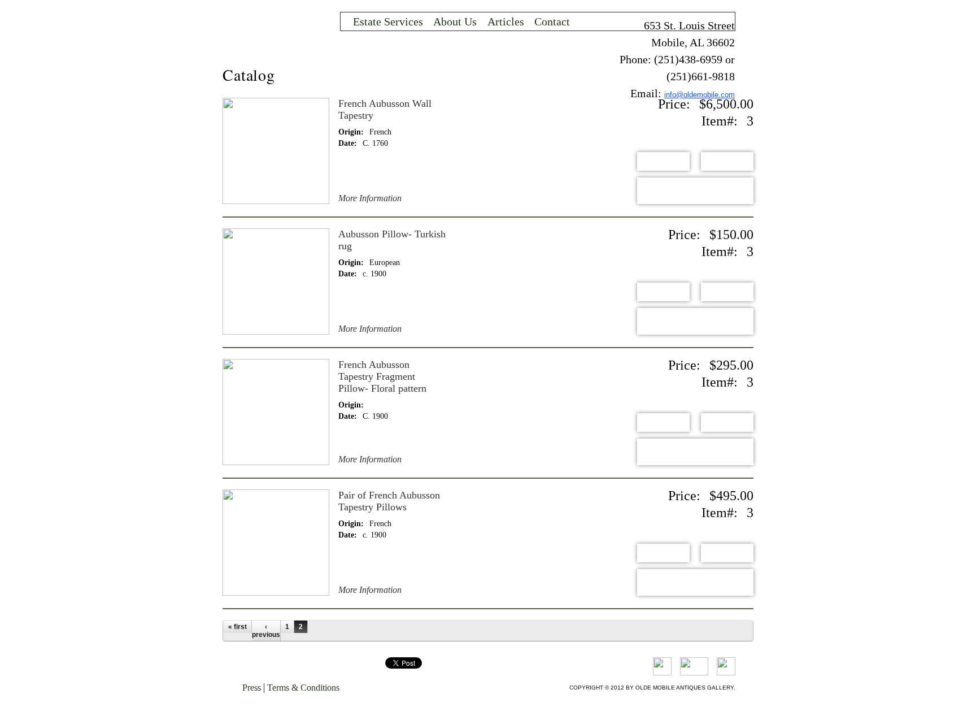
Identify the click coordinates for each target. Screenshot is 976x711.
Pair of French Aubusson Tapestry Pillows (389, 501)
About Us (455, 21)
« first (237, 627)
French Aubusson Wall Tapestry (385, 109)
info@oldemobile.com (699, 94)
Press (251, 687)
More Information (370, 198)
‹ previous (266, 631)
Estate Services (388, 21)
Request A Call (695, 190)
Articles (505, 21)
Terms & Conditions (303, 687)
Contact (552, 21)
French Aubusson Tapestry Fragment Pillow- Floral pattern (382, 376)
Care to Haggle (727, 161)
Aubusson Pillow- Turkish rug (392, 240)
